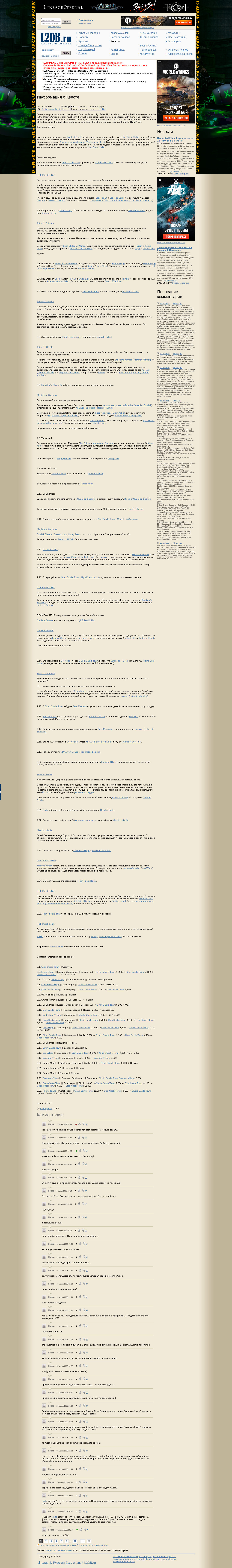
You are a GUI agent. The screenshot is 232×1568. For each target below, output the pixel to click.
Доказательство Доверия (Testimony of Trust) (82, 142)
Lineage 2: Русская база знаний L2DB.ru (66, 1562)
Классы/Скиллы (120, 33)
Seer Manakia (80, 691)
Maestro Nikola (108, 762)
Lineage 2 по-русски (90, 45)
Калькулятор (147, 53)
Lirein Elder (101, 266)
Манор (114, 53)
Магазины (174, 33)
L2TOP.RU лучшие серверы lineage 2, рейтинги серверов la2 (144, 1556)
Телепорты (174, 41)
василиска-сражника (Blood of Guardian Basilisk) (127, 405)
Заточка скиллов (120, 37)
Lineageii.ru (46, 1108)
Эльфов (41, 200)
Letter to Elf (101, 198)
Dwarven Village (70, 752)
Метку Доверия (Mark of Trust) (106, 936)
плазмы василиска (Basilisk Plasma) (94, 408)
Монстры (177, 303)
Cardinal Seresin (45, 620)
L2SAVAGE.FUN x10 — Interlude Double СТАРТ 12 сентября (75, 71)
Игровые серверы (89, 33)
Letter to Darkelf (118, 198)
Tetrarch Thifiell (104, 337)
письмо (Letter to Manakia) (134, 696)
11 (75, 1541)
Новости (83, 37)
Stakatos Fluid (96, 473)
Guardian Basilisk (86, 499)
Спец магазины (177, 37)
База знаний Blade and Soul (145, 1559)
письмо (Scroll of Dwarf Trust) (138, 868)
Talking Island (119, 901)
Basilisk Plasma (135, 509)
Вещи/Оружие (148, 45)
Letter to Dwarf (146, 638)
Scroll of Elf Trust (130, 291)
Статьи (82, 53)
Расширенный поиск (50, 56)
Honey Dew (113, 458)
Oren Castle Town (71, 162)
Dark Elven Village (71, 337)
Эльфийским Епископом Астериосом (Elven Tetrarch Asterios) (121, 200)
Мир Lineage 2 (86, 49)
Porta (45, 792)
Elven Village (65, 210)
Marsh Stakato (97, 420)
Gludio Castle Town (88, 660)
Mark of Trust (146, 898)
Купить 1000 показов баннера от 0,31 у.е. (171, 242)
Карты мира (118, 49)
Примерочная (148, 49)
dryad (137, 248)
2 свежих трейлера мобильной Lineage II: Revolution (174, 248)
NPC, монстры (148, 33)
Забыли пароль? (54, 27)
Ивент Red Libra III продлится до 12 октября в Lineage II (175, 139)
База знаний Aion (122, 1559)
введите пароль (50, 23)
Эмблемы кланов (178, 49)
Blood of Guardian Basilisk (137, 499)
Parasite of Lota (97, 716)
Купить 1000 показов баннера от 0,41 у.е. (137, 28)
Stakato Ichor (99, 423)
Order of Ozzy (49, 213)
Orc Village (66, 660)
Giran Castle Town (54, 706)
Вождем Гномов (86, 638)
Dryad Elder (149, 248)
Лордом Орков (58, 638)
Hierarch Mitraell (140, 554)
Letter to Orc (130, 638)
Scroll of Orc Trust (132, 741)
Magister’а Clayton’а (69, 372)
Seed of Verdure (113, 281)
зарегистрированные (59, 1550)
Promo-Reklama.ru (52, 89)
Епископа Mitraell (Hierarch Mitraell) (133, 359)
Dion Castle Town (106, 519)
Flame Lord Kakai (46, 673)
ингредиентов (64, 458)
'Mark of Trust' (74, 137)
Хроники (83, 41)
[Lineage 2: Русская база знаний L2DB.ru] (54, 43)
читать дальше (176, 171)
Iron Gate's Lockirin (90, 752)
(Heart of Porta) (120, 797)
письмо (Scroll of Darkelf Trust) (78, 557)
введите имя (48, 20)
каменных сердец (84, 820)
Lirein (139, 246)
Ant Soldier (85, 443)
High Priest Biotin (81, 901)
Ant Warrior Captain (103, 443)
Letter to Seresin (45, 605)
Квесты (176, 400)
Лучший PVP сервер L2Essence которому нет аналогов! (74, 79)
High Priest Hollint (130, 137)
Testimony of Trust (51, 109)
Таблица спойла (149, 37)
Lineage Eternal (168, 1559)
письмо (103, 557)
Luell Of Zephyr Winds (74, 246)
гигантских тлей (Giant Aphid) (110, 413)
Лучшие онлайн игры (124, 1561)
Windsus (133, 716)
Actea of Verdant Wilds (81, 248)
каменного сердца (84, 792)
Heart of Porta (107, 810)
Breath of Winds (86, 268)
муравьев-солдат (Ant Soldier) (63, 415)
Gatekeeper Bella (119, 660)
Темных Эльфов (56, 200)
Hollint (102, 109)
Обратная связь (85, 23)
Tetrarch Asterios (136, 210)
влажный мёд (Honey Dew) (128, 415)
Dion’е (101, 372)
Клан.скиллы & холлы (180, 53)
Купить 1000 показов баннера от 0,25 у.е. (171, 125)
